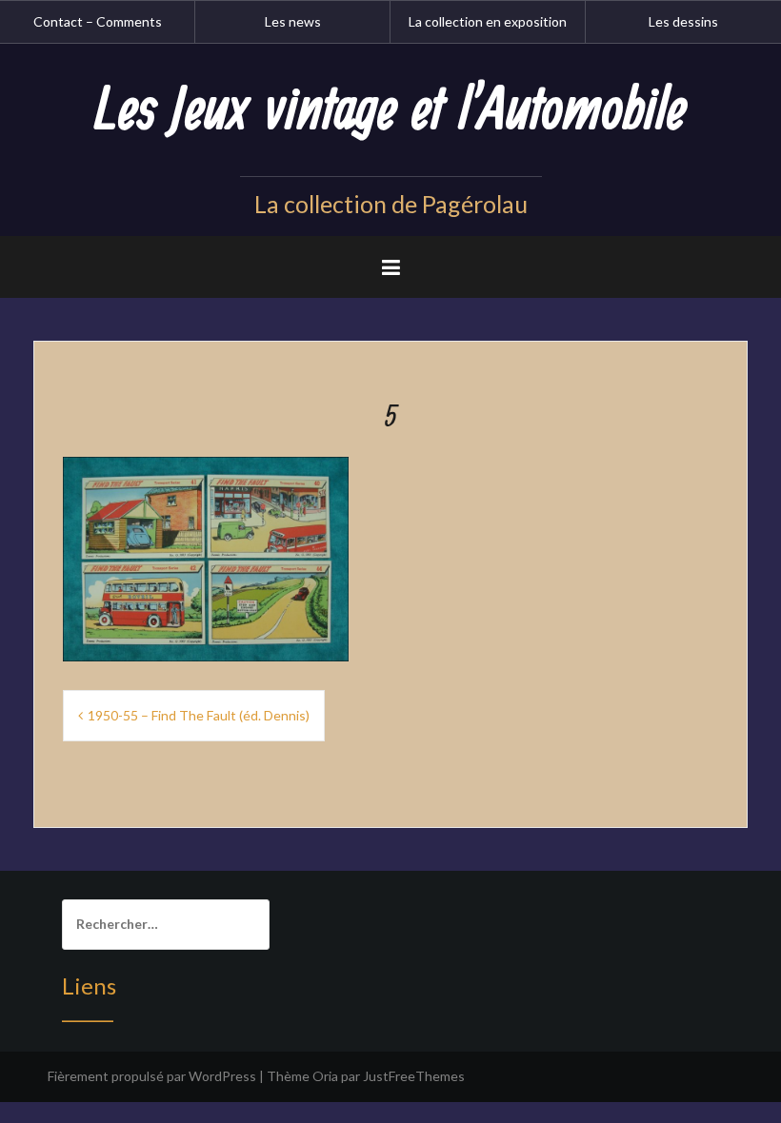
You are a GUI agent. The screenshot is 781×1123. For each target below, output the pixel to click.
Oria (325, 1076)
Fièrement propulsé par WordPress (152, 1076)
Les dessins (683, 21)
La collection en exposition (488, 21)
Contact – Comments (97, 21)
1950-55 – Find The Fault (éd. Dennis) (199, 715)
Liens (89, 985)
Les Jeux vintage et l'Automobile (390, 111)
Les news (293, 21)
